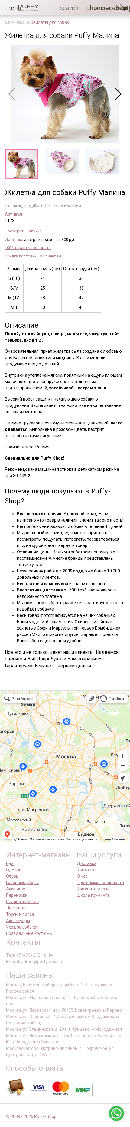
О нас (82, 876)
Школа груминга (93, 895)
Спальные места (22, 901)
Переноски (17, 895)
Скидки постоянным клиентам (33, 256)
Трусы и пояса (20, 914)
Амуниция (16, 888)
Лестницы (16, 908)
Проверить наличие (23, 231)
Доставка (14, 239)
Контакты (86, 869)
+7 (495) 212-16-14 (34, 955)
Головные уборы (22, 882)
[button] (9, 7)
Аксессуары (18, 920)
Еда (10, 863)
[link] (109, 7)
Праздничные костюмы (29, 933)
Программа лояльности (100, 882)
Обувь (12, 876)
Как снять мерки (93, 888)
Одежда (14, 869)
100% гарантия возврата (28, 247)
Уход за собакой (22, 927)
